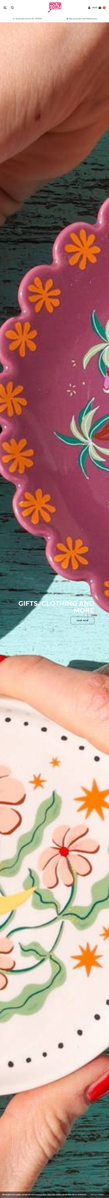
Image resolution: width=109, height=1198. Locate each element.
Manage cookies (97, 1195)
